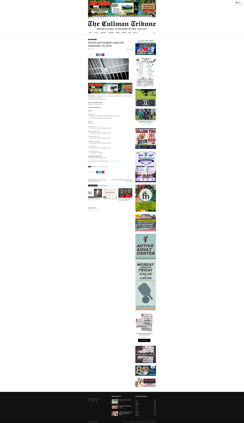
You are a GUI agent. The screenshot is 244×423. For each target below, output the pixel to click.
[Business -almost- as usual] (115, 401)
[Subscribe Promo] (145, 354)
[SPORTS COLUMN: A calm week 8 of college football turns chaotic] (115, 413)
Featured (103, 166)
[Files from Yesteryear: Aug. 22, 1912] (110, 193)
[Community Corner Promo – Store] (145, 222)
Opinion (141, 421)
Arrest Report (94, 166)
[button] (154, 32)
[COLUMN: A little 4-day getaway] (95, 193)
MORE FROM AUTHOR (102, 185)
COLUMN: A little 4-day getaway (94, 198)
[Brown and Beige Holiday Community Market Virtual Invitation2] (145, 72)
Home (89, 37)
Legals (150, 421)
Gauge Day (92, 48)
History (105, 197)
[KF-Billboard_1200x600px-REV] (145, 370)
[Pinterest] (103, 54)
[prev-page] (89, 202)
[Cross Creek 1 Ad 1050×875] (145, 97)
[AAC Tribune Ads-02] (145, 272)
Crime (96, 37)
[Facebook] (152, 18)
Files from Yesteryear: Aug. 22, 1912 (110, 198)
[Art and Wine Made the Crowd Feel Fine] (115, 407)
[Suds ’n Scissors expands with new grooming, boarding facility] (125, 193)
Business (120, 197)
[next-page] (91, 202)
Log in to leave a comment (93, 210)
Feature (95, 39)
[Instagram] (153, 18)
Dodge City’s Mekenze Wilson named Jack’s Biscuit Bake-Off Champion (97, 180)
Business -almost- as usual (125, 399)
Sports (128, 421)
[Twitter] (155, 18)
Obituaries (137, 421)
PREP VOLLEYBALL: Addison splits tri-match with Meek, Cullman (122, 180)
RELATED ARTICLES (93, 185)
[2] (145, 117)
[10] (110, 88)
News (92, 37)
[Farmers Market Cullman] (145, 198)
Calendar (146, 421)
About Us (154, 421)
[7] (122, 8)
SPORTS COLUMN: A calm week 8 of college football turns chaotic (125, 413)
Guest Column (90, 197)
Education (132, 421)
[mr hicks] (145, 382)
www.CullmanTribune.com (114, 161)
